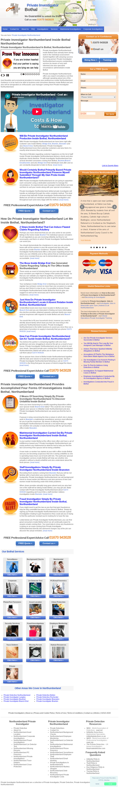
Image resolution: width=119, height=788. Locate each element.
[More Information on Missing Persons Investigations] (35, 652)
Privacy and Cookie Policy (44, 713)
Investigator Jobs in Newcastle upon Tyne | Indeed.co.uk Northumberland (98, 305)
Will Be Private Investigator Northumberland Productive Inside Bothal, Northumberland (44, 137)
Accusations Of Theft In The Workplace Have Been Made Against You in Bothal (99, 355)
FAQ (33, 29)
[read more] (57, 165)
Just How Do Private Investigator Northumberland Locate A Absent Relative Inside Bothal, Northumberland (46, 302)
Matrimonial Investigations (70, 29)
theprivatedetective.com (95, 748)
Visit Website (86, 240)
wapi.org (89, 742)
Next (4, 75)
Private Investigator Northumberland (26, 35)
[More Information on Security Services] (12, 631)
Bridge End (46, 144)
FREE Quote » (25, 211)
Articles (96, 713)
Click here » (12, 575)
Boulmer (61, 161)
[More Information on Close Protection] (58, 609)
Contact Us (14, 29)
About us (29, 713)
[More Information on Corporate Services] (12, 588)
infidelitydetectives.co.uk (96, 736)
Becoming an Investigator (95, 297)
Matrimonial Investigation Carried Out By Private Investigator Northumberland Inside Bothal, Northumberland (46, 435)
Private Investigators (16, 713)
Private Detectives (57, 728)
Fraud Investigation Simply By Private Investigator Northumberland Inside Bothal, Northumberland (43, 501)
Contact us (88, 713)
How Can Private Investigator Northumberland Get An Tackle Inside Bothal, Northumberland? (45, 337)
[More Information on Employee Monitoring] (58, 631)
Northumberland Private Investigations (23, 757)
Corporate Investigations (93, 29)
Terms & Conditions (75, 713)
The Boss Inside (29, 263)
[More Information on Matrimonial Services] (58, 566)
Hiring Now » (90, 60)
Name (83, 74)
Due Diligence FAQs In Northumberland (95, 768)
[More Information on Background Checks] (35, 566)
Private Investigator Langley (15, 697)
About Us (25, 29)
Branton (55, 144)
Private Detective (20, 728)
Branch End (28, 146)
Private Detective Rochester (47, 697)
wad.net (99, 730)
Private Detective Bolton (45, 695)
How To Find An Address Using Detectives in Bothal (96, 366)
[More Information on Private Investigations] (12, 673)
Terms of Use (61, 713)
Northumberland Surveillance (61, 752)
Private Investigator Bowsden (47, 699)
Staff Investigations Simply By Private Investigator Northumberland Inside (40, 468)
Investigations (42, 29)
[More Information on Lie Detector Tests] (35, 588)
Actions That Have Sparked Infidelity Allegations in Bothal (98, 350)
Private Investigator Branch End (16, 701)
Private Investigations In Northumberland (59, 764)
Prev (82, 207)
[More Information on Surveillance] (12, 566)
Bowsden (63, 144)
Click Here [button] (106, 780)
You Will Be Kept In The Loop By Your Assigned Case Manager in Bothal (98, 344)
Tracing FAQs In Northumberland (92, 772)
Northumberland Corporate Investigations (24, 737)
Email (83, 81)
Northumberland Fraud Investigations (23, 741)
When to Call (86, 94)
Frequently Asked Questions (95, 753)
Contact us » (49, 211)
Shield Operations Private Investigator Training (96, 317)
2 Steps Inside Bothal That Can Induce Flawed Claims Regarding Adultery (45, 228)
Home (5, 29)
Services (54, 29)
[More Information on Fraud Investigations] (35, 631)
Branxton (26, 163)
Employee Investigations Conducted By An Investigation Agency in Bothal (99, 377)
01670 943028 (38, 353)
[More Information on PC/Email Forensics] (58, 588)
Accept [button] (110, 784)
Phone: (83, 88)
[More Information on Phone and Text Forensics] (12, 609)
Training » (108, 60)
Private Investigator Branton (47, 701)
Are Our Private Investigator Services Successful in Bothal (98, 339)
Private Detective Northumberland (17, 695)
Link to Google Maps (110, 166)
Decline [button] (97, 784)
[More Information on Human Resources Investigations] (58, 652)
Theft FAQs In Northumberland (92, 764)
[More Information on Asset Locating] (35, 609)
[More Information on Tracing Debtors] (12, 652)
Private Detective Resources (95, 722)
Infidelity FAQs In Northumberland (93, 760)
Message (84, 101)
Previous (1, 75)
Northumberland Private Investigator (22, 722)
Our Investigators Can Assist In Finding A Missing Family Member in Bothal (99, 361)
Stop (7, 75)
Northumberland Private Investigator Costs (59, 776)
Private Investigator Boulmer (15, 699)
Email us (98, 49)
